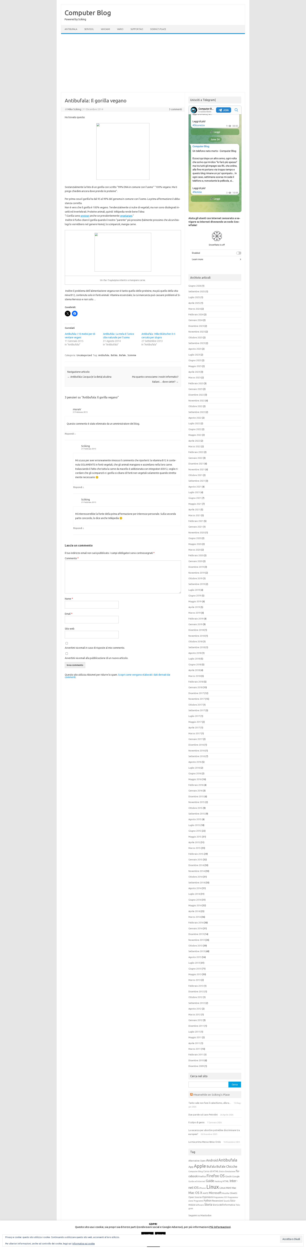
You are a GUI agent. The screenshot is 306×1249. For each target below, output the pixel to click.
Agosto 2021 (194, 486)
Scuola (227, 1201)
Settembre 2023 (196, 343)
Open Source (195, 1197)
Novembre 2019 (196, 572)
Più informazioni (220, 1227)
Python (208, 1200)
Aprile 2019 (194, 607)
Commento (72, 558)
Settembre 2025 (196, 291)
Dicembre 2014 (196, 865)
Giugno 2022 (194, 429)
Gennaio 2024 (195, 320)
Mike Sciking (74, 109)
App (190, 1166)
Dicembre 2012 (196, 991)
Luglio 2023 (194, 354)
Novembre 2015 (196, 802)
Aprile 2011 (194, 1043)
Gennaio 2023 (195, 389)
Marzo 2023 (194, 377)
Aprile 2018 (194, 670)
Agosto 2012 (194, 1008)
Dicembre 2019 (196, 567)
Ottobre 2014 (195, 876)
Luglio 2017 (194, 716)
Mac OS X (195, 1192)
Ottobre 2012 (195, 997)
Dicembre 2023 (196, 326)
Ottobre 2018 (195, 641)
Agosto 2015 (194, 819)
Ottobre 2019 (195, 578)
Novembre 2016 (196, 750)
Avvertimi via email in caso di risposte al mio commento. (95, 647)
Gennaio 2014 (195, 928)
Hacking (218, 1181)
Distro (222, 1171)
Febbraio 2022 (195, 452)
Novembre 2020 (196, 532)
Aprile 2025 (194, 303)
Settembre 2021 (196, 481)
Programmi (198, 1201)
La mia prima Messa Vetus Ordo (204, 1142)
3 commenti (175, 109)
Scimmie (132, 355)
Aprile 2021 (194, 509)
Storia (208, 1204)
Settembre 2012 (196, 1003)
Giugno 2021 (194, 498)
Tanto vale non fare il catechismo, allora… (209, 1103)
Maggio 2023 (195, 366)
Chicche (231, 1166)
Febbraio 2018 (195, 681)
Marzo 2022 (194, 446)
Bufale (122, 355)
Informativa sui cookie (83, 1243)
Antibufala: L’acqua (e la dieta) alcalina (89, 376)
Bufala (114, 355)
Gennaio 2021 (195, 526)
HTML (226, 1181)
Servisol (89, 29)
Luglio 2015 (194, 825)
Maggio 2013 (195, 974)
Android (212, 1160)
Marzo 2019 (194, 612)
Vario (120, 29)
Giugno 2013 (194, 968)
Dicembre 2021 (196, 463)
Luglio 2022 (194, 423)
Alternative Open (197, 1161)
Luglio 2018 (194, 658)
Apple (200, 1166)
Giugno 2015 (194, 831)
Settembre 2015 (196, 813)
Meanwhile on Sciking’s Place (211, 1094)
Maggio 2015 (195, 836)
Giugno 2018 (194, 664)
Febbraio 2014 (195, 922)
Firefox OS (215, 1176)
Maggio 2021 (195, 504)
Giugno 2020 (194, 538)
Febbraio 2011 (195, 1054)
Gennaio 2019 (195, 624)
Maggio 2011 (195, 1037)
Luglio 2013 (194, 963)
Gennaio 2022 (195, 458)
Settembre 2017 (196, 710)
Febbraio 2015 (195, 854)
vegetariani (126, 215)
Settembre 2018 (196, 647)
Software (199, 1205)
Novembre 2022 (196, 400)
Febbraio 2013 (195, 986)
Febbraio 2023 (195, 383)
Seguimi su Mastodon (199, 1215)
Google (236, 1176)
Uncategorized (84, 355)
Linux (212, 1187)
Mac (234, 1187)
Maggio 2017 (195, 722)
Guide (210, 1181)
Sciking (85, 445)
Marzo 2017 (194, 733)
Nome (69, 598)
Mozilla (225, 1193)
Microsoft (215, 1192)
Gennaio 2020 (195, 561)
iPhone (202, 1188)
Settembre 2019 (196, 584)
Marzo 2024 (194, 309)
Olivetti (233, 1193)
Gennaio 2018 (195, 687)
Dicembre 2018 (196, 630)
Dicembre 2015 (196, 796)
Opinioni (207, 1197)
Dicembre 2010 (196, 1060)
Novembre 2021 (196, 469)
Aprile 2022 (194, 440)
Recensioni (217, 1200)
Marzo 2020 (194, 549)
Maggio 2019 (195, 601)
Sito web (69, 628)
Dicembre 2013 (196, 934)
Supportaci (137, 29)
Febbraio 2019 (195, 618)
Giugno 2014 (194, 899)
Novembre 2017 (196, 699)
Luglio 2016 (194, 767)
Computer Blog (88, 12)
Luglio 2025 (194, 297)
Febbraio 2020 (195, 555)
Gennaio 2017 (195, 739)
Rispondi (69, 433)
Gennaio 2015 (195, 859)
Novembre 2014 (196, 871)
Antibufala (71, 29)
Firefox (202, 1176)
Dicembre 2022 (196, 394)
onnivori (85, 215)
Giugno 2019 (194, 595)
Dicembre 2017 (196, 693)
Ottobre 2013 (195, 945)
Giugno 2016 (194, 773)
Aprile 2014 (194, 911)
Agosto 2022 (194, 417)
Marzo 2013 (194, 980)
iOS (196, 1187)
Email (68, 613)
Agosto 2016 (194, 762)
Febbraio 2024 (195, 314)
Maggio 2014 (195, 905)
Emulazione (230, 1171)
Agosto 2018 (194, 653)
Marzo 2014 (194, 917)
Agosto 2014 (194, 888)
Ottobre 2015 (195, 808)
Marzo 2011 (194, 1049)
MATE (205, 1193)
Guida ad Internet (196, 1181)
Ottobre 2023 (195, 337)
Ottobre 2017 (195, 704)
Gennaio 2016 (195, 790)
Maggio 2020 (195, 544)
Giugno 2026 (194, 285)
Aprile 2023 (194, 372)
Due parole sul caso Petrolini (203, 1114)
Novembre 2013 (196, 940)
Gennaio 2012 (195, 1020)
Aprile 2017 (194, 727)
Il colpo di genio (196, 1122)
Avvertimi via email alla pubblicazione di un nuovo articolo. (96, 658)
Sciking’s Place (158, 29)
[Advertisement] (153, 63)
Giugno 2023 (194, 360)
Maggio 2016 (195, 779)
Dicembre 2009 (196, 1066)
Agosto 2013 (194, 957)
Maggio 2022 (195, 435)
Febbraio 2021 (195, 521)
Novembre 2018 (196, 636)
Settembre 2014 (196, 882)
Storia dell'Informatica (224, 1205)
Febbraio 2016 (195, 785)
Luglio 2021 (194, 492)
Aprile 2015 (194, 842)
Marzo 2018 (194, 676)
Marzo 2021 (194, 515)
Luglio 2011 (194, 1031)
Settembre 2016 (196, 756)
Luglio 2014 (194, 894)
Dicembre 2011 (196, 1026)
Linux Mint (225, 1187)
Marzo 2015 (194, 848)
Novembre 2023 (196, 331)
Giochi (228, 1176)
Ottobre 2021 (195, 475)
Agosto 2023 (194, 349)
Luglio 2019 (194, 590)
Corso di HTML (211, 1171)
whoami (105, 29)
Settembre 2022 (196, 412)
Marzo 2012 (194, 1014)
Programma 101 (220, 1197)
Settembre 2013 (196, 951)
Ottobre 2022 (195, 406)
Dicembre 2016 (196, 744)
